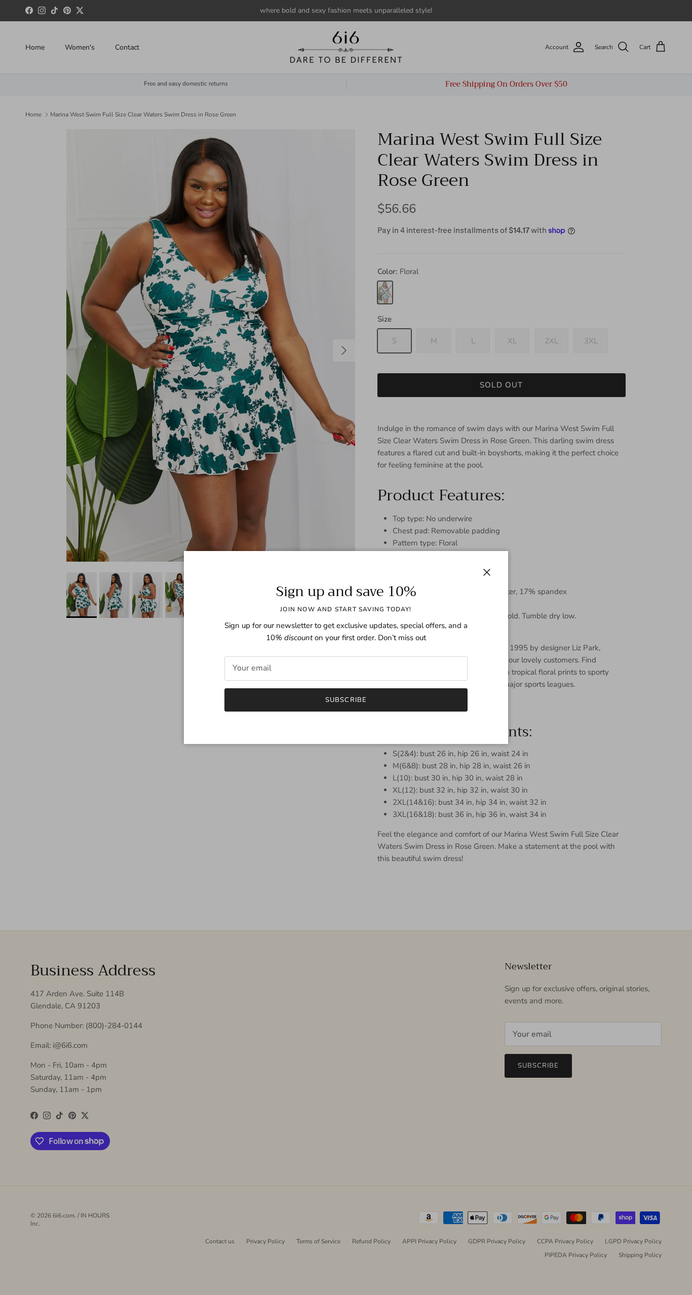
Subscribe (345, 699)
